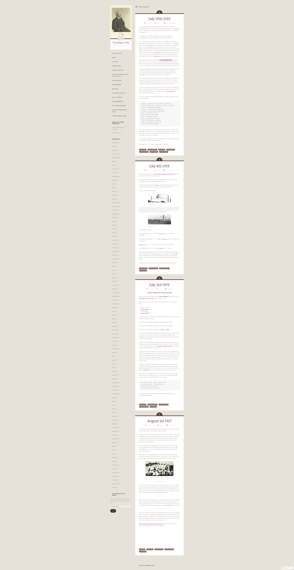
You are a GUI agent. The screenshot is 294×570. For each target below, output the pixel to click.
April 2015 (114, 457)
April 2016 (114, 412)
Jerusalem (115, 89)
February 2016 (115, 420)
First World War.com (116, 133)
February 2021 (115, 195)
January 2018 (115, 334)
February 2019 (115, 285)
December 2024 (115, 142)
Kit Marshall (170, 149)
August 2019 (115, 262)
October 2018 (115, 300)
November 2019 (115, 251)
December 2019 (115, 247)
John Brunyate (153, 149)
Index (114, 57)
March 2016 (114, 416)
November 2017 (115, 341)
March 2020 (114, 236)
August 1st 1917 (159, 421)
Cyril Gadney (143, 268)
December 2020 (115, 202)
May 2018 (114, 319)
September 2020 (116, 214)
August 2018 (115, 307)
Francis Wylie (159, 549)
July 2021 (114, 184)
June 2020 (114, 225)
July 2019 (114, 266)
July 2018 (114, 311)
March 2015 (114, 461)
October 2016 (115, 390)
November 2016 (115, 386)
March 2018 (114, 326)
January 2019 (115, 289)
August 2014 (115, 487)
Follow (113, 511)
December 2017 (115, 337)
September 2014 (116, 483)
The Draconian (116, 80)
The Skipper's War (120, 42)
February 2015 (115, 465)
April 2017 (114, 367)
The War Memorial (117, 101)
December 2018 (115, 292)
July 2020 (114, 221)
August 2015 (115, 442)
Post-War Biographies (119, 105)
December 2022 (115, 154)
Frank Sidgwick (153, 404)
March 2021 (114, 191)
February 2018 (115, 330)
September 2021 (116, 176)
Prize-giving (154, 151)
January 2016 (115, 423)
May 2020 (114, 229)
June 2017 (114, 360)
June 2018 (114, 315)
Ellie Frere (143, 149)
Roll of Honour (117, 97)
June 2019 (114, 270)
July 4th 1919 (159, 166)
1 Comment (170, 289)
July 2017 (114, 356)
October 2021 (115, 172)
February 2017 (115, 375)
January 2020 (115, 244)
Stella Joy (153, 406)
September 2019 (116, 259)
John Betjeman (116, 84)
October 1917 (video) (118, 93)
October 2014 (115, 480)
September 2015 (116, 438)
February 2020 (115, 240)
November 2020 (115, 206)
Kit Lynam (162, 149)
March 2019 (114, 281)
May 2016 (114, 409)
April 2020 (114, 232)
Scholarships (164, 151)
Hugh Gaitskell (164, 404)
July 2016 (114, 401)
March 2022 (114, 165)
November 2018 (115, 296)
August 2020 (115, 217)
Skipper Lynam (116, 66)
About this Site (117, 53)
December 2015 (115, 427)
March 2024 (114, 150)
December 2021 (115, 169)
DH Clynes (150, 549)
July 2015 (114, 446)
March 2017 (114, 371)
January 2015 (115, 468)
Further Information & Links (119, 110)
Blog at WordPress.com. (147, 565)
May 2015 (114, 453)
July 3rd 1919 (159, 285)
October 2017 (115, 345)
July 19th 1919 (159, 19)
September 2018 (116, 304)
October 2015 (115, 435)
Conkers (142, 549)
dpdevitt (158, 23)
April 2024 (114, 146)
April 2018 (114, 322)
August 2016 (115, 397)
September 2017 (116, 349)
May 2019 (114, 274)
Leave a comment (170, 23)
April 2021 (114, 187)
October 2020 (115, 210)
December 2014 (115, 472)
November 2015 (115, 431)
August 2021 (115, 180)
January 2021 (115, 199)
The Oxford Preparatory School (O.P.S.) (120, 75)
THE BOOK (115, 61)
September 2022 (116, 157)
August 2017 (115, 352)
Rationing (143, 551)
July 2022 (114, 161)
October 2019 (115, 255)
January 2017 (115, 379)
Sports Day (143, 270)
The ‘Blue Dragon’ (117, 70)
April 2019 (114, 277)
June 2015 (114, 450)
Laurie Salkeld (144, 151)
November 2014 (115, 476)
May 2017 (114, 364)
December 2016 (115, 382)
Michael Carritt (164, 268)
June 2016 (114, 405)
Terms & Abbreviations (119, 116)
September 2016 (116, 394)
